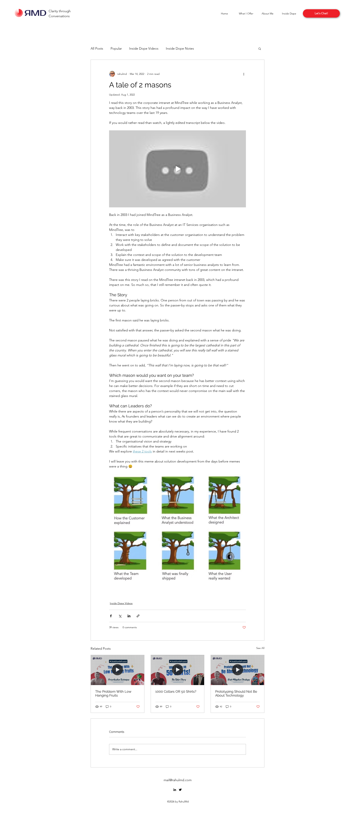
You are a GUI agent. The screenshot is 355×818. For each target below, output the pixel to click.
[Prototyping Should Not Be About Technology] (237, 670)
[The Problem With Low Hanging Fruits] (117, 670)
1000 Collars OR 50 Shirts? (175, 691)
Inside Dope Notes (180, 48)
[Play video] (177, 168)
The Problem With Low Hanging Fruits (113, 693)
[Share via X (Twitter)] (120, 616)
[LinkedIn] (175, 790)
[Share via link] (138, 616)
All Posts (97, 48)
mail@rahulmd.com (178, 780)
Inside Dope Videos (143, 48)
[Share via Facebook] (111, 616)
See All (260, 648)
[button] (246, 13)
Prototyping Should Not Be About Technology (236, 693)
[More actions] (243, 74)
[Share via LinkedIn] (129, 616)
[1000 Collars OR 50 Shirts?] (177, 670)
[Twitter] (180, 790)
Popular (116, 48)
